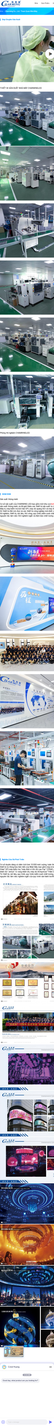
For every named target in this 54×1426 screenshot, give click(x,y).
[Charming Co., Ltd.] (11, 4)
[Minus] (50, 1366)
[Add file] (3, 1422)
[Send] (50, 1422)
